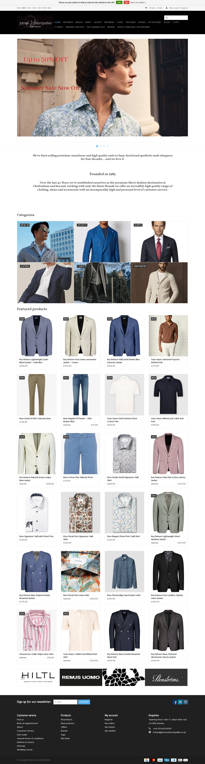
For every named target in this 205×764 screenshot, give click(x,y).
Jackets (98, 22)
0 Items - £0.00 (156, 8)
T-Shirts (59, 27)
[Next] (182, 91)
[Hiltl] (38, 677)
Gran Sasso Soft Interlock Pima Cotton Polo (122, 420)
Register (109, 719)
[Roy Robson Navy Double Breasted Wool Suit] (124, 630)
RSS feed (65, 738)
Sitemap (21, 746)
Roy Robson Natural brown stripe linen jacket (35, 479)
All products (66, 719)
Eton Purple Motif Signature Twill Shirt (123, 479)
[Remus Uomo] (81, 677)
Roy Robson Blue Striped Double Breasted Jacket (34, 597)
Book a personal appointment (134, 27)
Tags (63, 734)
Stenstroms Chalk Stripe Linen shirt (36, 654)
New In (78, 22)
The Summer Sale (96, 27)
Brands (111, 27)
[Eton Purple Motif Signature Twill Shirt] (124, 453)
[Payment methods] (146, 760)
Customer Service (25, 731)
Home (58, 22)
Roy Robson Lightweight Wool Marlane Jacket (165, 538)
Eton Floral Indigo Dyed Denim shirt (124, 595)
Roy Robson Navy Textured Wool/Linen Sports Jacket (163, 655)
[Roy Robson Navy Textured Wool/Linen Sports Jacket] (168, 630)
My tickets (110, 727)
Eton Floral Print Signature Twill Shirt (78, 538)
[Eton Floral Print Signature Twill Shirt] (80, 512)
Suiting (142, 22)
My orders (110, 723)
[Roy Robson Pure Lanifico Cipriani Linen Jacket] (168, 571)
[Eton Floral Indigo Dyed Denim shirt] (124, 571)
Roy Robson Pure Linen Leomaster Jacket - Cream (79, 361)
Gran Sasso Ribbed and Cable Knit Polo (167, 420)
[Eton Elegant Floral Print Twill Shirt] (124, 512)
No (126, 2)
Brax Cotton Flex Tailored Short (78, 477)
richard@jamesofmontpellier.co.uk (169, 732)
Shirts (88, 22)
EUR (19, 8)
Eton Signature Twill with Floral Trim (36, 536)
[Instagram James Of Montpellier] (185, 702)
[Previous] (23, 91)
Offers (64, 727)
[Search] (165, 17)
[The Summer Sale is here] (102, 87)
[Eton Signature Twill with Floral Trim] (36, 512)
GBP (24, 8)
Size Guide (22, 734)
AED (49, 8)
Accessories (154, 22)
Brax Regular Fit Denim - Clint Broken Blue (77, 420)
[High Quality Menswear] (35, 22)
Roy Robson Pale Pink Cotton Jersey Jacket (168, 479)
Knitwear (68, 22)
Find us (20, 719)
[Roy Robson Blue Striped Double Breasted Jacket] (36, 571)
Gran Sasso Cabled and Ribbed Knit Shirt (80, 655)
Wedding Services (75, 27)
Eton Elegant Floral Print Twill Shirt (123, 536)
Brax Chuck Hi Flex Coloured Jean (35, 418)
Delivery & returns (25, 742)
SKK (44, 8)
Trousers (131, 22)
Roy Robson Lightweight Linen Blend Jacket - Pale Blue (33, 361)
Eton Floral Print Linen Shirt (76, 595)
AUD (34, 8)
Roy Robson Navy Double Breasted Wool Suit (123, 655)
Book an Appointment (27, 723)
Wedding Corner (25, 749)
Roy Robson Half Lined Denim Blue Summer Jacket (123, 361)
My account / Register (178, 8)
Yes (119, 2)
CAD (40, 8)
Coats (120, 22)
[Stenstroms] (166, 677)
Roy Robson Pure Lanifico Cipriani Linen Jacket (167, 597)
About (20, 727)
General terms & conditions (30, 738)
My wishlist (110, 731)
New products (67, 723)
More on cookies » (138, 2)
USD (29, 8)
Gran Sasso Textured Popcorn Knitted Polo (165, 361)
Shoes (167, 22)
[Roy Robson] (123, 677)
